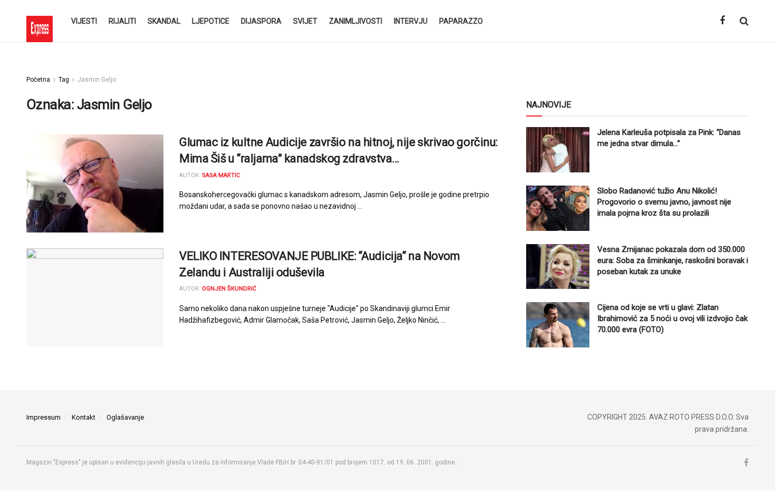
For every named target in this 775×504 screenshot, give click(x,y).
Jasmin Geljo (97, 79)
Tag (64, 79)
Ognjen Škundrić (229, 288)
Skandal (164, 21)
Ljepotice (210, 21)
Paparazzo (461, 21)
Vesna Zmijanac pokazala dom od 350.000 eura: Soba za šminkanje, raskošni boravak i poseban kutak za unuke (672, 260)
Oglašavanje (125, 417)
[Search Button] (744, 21)
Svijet (305, 21)
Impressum (43, 417)
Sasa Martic (221, 175)
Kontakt (83, 417)
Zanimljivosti (355, 21)
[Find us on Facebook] (722, 21)
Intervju (411, 21)
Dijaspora (261, 21)
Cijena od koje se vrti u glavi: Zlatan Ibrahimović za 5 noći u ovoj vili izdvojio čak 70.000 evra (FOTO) (672, 318)
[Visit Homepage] (39, 21)
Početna (38, 79)
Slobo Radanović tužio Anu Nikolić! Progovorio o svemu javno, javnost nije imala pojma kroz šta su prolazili (664, 202)
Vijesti (84, 21)
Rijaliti (122, 21)
